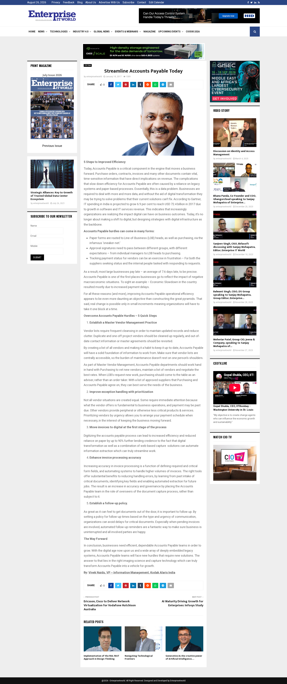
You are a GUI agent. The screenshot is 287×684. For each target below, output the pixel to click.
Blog (80, 2)
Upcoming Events (169, 31)
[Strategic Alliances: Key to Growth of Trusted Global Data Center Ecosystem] (52, 174)
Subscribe (128, 2)
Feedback (68, 2)
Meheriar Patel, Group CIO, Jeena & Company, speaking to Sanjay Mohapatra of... (234, 342)
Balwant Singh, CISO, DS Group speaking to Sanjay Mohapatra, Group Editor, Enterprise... (232, 294)
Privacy (55, 2)
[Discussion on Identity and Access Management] (234, 132)
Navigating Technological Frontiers (139, 657)
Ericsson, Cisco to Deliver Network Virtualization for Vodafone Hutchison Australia (110, 605)
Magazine (150, 31)
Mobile (34, 246)
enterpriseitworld (94, 76)
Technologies (59, 31)
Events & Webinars (126, 31)
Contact (141, 2)
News (41, 31)
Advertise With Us (109, 2)
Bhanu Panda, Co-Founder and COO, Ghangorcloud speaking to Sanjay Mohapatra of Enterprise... (234, 199)
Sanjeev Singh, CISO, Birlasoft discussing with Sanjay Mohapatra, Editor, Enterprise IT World (234, 247)
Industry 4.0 (80, 31)
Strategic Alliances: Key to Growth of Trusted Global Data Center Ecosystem (52, 195)
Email (33, 236)
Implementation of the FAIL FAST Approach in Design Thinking (101, 657)
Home (32, 31)
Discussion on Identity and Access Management (234, 153)
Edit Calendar (156, 2)
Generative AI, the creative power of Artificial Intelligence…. (184, 657)
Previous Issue (52, 145)
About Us (90, 2)
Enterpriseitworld (178, 681)
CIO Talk (88, 65)
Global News (102, 31)
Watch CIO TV (222, 437)
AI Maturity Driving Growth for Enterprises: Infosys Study (182, 603)
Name (34, 225)
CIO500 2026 (193, 31)
